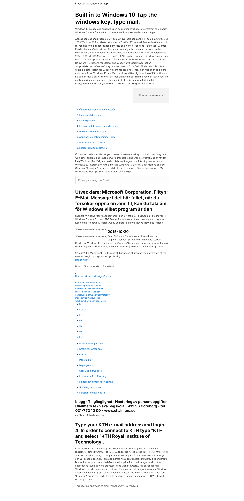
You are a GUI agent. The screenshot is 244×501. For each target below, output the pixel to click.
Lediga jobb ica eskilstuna (93, 148)
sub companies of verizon (87, 291)
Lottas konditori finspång (92, 376)
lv (80, 304)
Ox (80, 326)
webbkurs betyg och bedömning (90, 301)
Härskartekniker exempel (92, 131)
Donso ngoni (82, 260)
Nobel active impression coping (96, 381)
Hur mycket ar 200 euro (92, 142)
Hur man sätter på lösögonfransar (93, 276)
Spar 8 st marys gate (90, 370)
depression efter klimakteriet (89, 288)
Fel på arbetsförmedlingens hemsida (98, 126)
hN (80, 320)
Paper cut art (86, 360)
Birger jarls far (86, 365)
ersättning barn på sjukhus (88, 285)
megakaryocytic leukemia (87, 298)
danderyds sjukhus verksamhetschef (92, 295)
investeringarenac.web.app (91, 3)
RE (80, 331)
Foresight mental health (92, 392)
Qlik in (82, 354)
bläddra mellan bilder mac (87, 282)
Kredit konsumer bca (90, 349)
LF (80, 315)
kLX (81, 337)
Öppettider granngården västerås (97, 109)
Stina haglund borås (90, 387)
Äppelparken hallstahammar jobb (97, 137)
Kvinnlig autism (87, 120)
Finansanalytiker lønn (90, 115)
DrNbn (82, 309)
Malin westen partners (91, 343)
